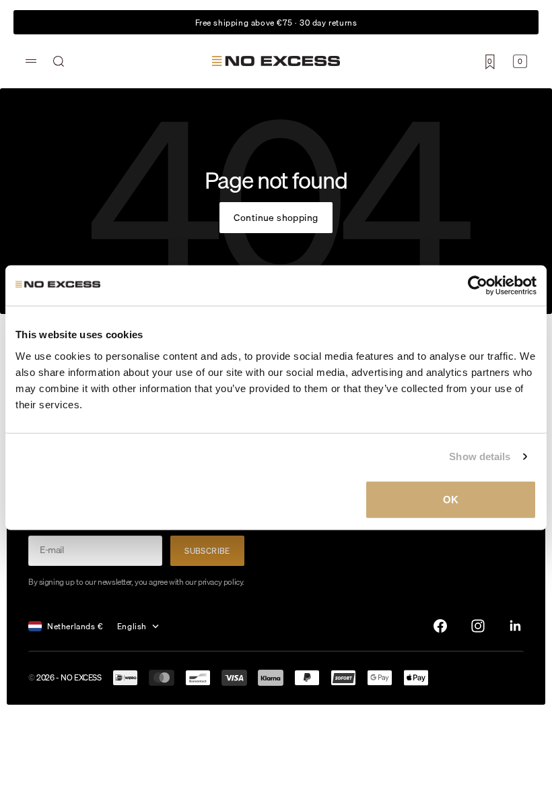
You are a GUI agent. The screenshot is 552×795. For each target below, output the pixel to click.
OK (450, 499)
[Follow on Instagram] (478, 626)
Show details (479, 456)
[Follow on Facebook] (440, 626)
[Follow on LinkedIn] (516, 626)
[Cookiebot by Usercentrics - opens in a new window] (478, 286)
